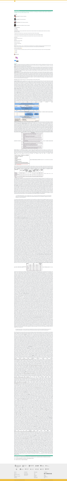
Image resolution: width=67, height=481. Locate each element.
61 (40, 411)
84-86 (20, 307)
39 (37, 390)
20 (20, 202)
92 (22, 313)
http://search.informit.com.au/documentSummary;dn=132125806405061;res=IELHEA (24, 431)
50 (48, 400)
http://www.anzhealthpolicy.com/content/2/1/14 (29, 373)
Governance (15, 477)
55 (23, 406)
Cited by (16, 52)
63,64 (51, 282)
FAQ (14, 475)
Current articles (26, 473)
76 (41, 425)
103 (42, 341)
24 (28, 372)
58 (44, 408)
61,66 (22, 286)
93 (46, 314)
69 (28, 419)
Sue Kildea (17, 16)
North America (36, 477)
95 (14, 445)
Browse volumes (26, 474)
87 (34, 437)
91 (49, 440)
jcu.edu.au (49, 49)
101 (38, 450)
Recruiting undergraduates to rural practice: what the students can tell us (25, 458)
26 (33, 374)
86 (31, 436)
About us (15, 473)
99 (52, 448)
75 (42, 424)
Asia (34, 474)
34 (35, 384)
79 (49, 298)
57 (25, 280)
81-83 (38, 303)
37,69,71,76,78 (36, 297)
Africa (34, 473)
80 (44, 429)
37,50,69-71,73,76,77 (21, 296)
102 (41, 451)
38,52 (38, 261)
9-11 (52, 168)
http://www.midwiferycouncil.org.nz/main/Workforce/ (20, 382)
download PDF (17, 54)
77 (38, 426)
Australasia (35, 475)
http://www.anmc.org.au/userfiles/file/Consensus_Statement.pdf (22, 377)
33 (26, 383)
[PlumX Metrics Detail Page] (16, 58)
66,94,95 (51, 317)
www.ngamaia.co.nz (16, 383)
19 (30, 368)
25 (35, 373)
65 (28, 415)
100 (22, 334)
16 (25, 182)
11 (42, 357)
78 (34, 427)
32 (40, 229)
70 (30, 420)
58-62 (34, 281)
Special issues (26, 475)
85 (38, 435)
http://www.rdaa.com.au (38, 387)
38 (42, 388)
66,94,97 (45, 325)
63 (19, 413)
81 (35, 431)
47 (34, 397)
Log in (45, 475)
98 (17, 447)
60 (50, 410)
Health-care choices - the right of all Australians (21, 459)
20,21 (31, 204)
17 (19, 186)
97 (37, 446)
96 (49, 445)
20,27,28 (41, 218)
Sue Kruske (17, 19)
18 (48, 366)
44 (33, 394)
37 (49, 387)
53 (49, 403)
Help (44, 477)
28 (14, 379)
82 (31, 432)
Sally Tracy (17, 25)
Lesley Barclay (18, 22)
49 (29, 399)
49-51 (44, 260)
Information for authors (17, 474)
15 (31, 181)
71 (47, 421)
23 (28, 371)
